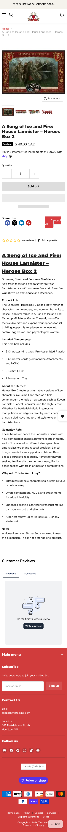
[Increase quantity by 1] (34, 173)
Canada (32, 766)
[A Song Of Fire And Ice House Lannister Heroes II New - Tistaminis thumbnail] (21, 112)
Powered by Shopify (33, 825)
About (27, 813)
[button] (33, 198)
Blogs (46, 816)
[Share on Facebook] (7, 223)
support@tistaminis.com (16, 713)
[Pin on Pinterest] (28, 223)
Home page (13, 813)
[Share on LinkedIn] (21, 223)
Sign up (54, 686)
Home (5, 28)
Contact (38, 813)
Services (51, 813)
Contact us (53, 222)
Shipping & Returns (28, 816)
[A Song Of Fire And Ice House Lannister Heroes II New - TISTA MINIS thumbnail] (8, 112)
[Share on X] (14, 223)
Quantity (7, 165)
